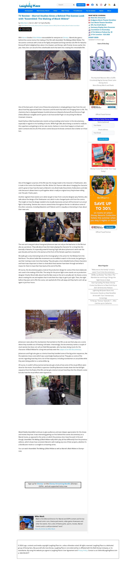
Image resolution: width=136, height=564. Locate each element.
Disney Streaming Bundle (59, 484)
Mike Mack (24, 23)
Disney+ (66, 38)
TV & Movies (77, 11)
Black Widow (25, 25)
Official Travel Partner (103, 114)
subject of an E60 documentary (70, 349)
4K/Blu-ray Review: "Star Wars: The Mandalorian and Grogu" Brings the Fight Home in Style (103, 277)
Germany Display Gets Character (103, 27)
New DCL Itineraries (98, 18)
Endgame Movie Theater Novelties (103, 20)
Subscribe (81, 5)
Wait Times (65, 11)
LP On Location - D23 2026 (100, 34)
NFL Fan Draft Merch (98, 25)
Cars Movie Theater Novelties (101, 22)
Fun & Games (90, 11)
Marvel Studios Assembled (72, 25)
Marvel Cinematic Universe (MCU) (48, 25)
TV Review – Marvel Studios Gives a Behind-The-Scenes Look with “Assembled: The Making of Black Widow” (51, 17)
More (109, 11)
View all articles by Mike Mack (45, 529)
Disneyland (29, 11)
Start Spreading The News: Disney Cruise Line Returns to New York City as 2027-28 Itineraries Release (103, 285)
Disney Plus (32, 25)
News (101, 11)
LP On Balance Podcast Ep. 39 (101, 32)
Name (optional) (103, 122)
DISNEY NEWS (93, 37)
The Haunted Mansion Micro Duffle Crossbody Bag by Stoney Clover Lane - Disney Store (103, 80)
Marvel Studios (61, 25)
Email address (103, 130)
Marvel (37, 25)
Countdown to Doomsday (100, 30)
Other (55, 11)
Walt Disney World (43, 11)
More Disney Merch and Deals (103, 85)
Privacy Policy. (83, 550)
